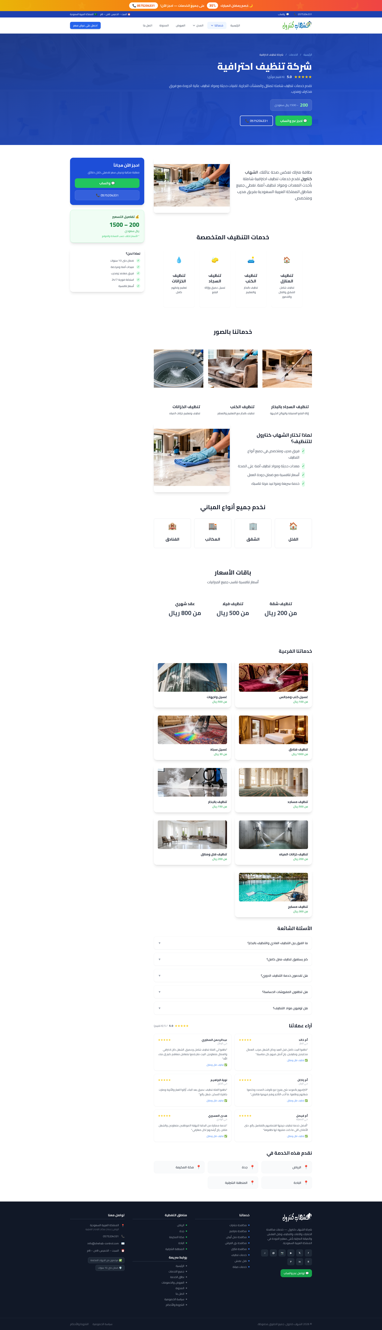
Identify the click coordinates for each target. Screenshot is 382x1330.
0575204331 (303, 14)
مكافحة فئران (239, 1249)
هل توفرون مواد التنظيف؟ (233, 1008)
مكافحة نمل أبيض (236, 1237)
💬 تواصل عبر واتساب (296, 1273)
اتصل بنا (147, 25)
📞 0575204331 (143, 6)
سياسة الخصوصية (174, 1299)
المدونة (164, 25)
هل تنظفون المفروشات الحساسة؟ (233, 992)
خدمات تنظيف (239, 1255)
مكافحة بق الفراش (236, 1243)
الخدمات (293, 54)
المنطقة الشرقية (174, 1249)
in (300, 1261)
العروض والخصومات (173, 1283)
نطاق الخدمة (177, 1277)
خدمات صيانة (240, 1267)
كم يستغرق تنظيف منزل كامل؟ (233, 959)
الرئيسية (235, 25)
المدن (199, 25)
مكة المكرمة (176, 1237)
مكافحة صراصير (238, 1231)
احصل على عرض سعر (85, 25)
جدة (181, 1231)
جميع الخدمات (176, 1271)
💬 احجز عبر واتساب (293, 121)
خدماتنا (218, 25)
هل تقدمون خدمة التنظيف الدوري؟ (233, 975)
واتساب (283, 14)
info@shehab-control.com (103, 1243)
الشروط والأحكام (175, 1305)
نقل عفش (241, 1261)
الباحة (181, 1243)
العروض (180, 25)
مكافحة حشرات (238, 1225)
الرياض (180, 1225)
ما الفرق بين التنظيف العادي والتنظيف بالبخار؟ (233, 943)
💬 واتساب (107, 183)
